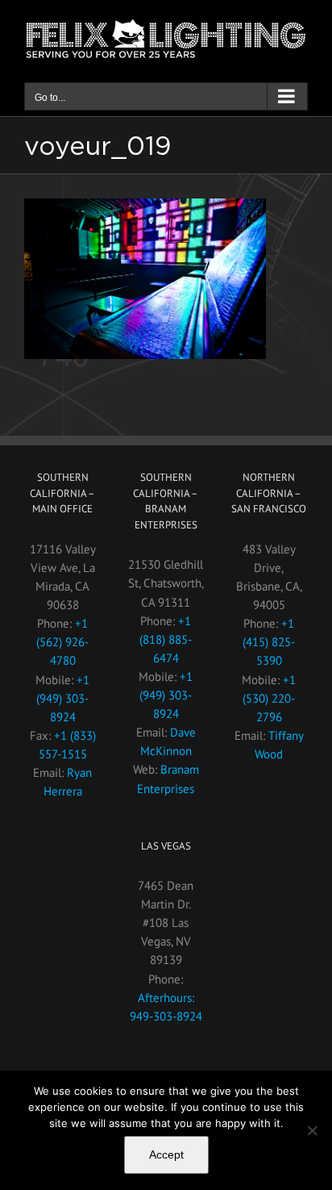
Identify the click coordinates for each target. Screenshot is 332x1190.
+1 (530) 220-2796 (269, 698)
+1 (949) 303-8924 (62, 698)
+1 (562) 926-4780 (62, 642)
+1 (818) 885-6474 (165, 639)
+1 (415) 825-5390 (269, 642)
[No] (312, 1130)
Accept (166, 1154)
